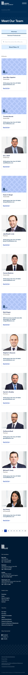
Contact (3, 602)
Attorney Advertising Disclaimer (8, 656)
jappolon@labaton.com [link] (9, 84)
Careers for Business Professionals (9, 623)
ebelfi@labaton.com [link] (8, 163)
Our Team (3, 611)
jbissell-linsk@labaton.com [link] (10, 241)
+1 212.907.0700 (7, 562)
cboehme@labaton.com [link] (9, 280)
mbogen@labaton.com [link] (8, 321)
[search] (14, 42)
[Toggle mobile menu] (24, 3)
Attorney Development (7, 625)
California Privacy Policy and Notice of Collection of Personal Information (12, 664)
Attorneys (14, 31)
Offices (3, 617)
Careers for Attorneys (6, 621)
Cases (2, 596)
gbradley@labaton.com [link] (9, 399)
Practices (3, 594)
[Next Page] (25, 531)
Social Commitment (6, 619)
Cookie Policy (4, 661)
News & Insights (5, 598)
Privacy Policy (4, 658)
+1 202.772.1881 (7, 584)
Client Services (5, 600)
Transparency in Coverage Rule (7, 666)
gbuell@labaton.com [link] (8, 438)
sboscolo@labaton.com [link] (9, 360)
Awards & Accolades (6, 615)
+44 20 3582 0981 (7, 577)
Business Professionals (14, 35)
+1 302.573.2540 (7, 569)
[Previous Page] (2, 531)
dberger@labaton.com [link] (8, 202)
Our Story (3, 613)
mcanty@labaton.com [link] (8, 477)
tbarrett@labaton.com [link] (8, 123)
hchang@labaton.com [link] (8, 516)
